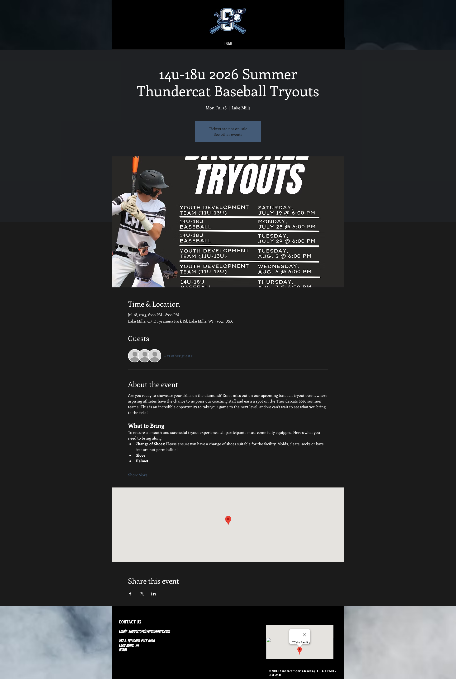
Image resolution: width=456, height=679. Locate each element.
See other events (228, 134)
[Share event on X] (142, 593)
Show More (137, 474)
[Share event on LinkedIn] (153, 593)
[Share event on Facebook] (130, 593)
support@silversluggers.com (149, 631)
